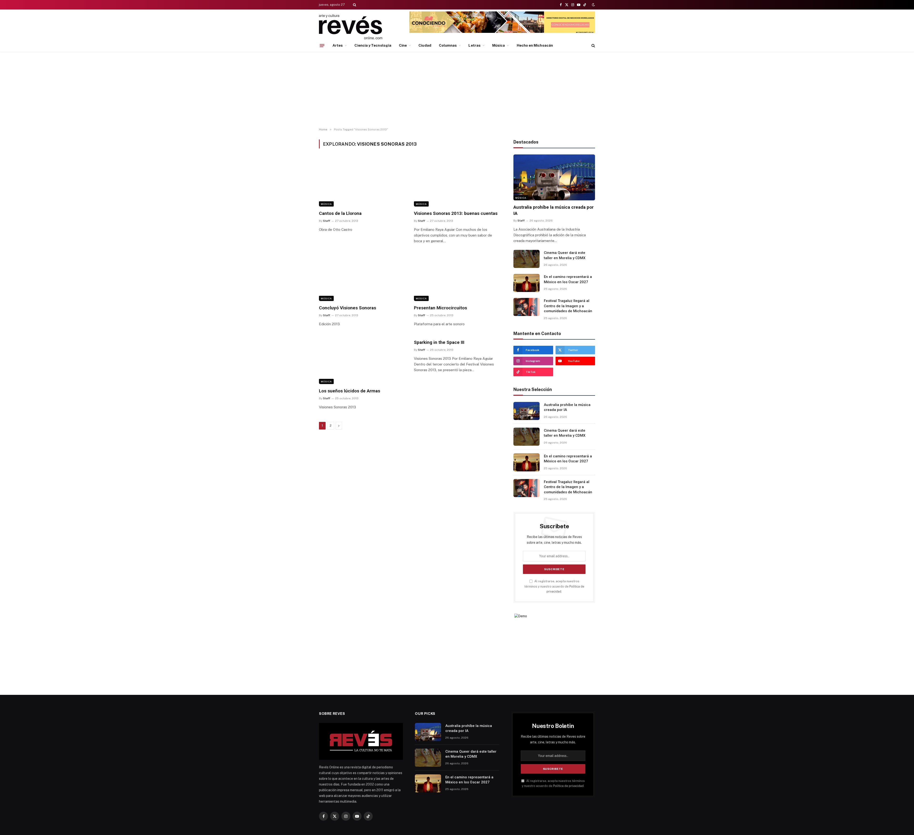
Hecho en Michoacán (535, 45)
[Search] (354, 5)
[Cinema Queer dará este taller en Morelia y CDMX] (526, 259)
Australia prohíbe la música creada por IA (553, 210)
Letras (474, 45)
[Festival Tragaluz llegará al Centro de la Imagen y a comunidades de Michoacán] (526, 307)
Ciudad (424, 45)
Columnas (448, 45)
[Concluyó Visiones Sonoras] (362, 276)
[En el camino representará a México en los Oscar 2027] (526, 283)
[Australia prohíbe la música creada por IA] (554, 177)
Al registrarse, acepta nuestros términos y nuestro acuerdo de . (554, 586)
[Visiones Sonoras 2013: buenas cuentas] (457, 182)
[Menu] (322, 45)
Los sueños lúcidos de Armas (349, 391)
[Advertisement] (457, 89)
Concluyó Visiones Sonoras (347, 308)
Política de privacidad (568, 786)
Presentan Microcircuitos (440, 308)
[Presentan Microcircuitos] (457, 276)
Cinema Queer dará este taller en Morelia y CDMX (564, 255)
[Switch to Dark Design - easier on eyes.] (593, 4)
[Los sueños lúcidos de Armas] (362, 360)
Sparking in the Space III (439, 342)
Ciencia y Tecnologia (372, 45)
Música (498, 45)
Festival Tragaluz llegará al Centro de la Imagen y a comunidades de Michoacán (568, 306)
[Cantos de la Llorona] (362, 182)
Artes (338, 45)
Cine (403, 45)
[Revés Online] (350, 27)
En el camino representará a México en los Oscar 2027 (568, 279)
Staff (326, 220)
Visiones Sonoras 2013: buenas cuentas (455, 213)
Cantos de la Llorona (340, 213)
